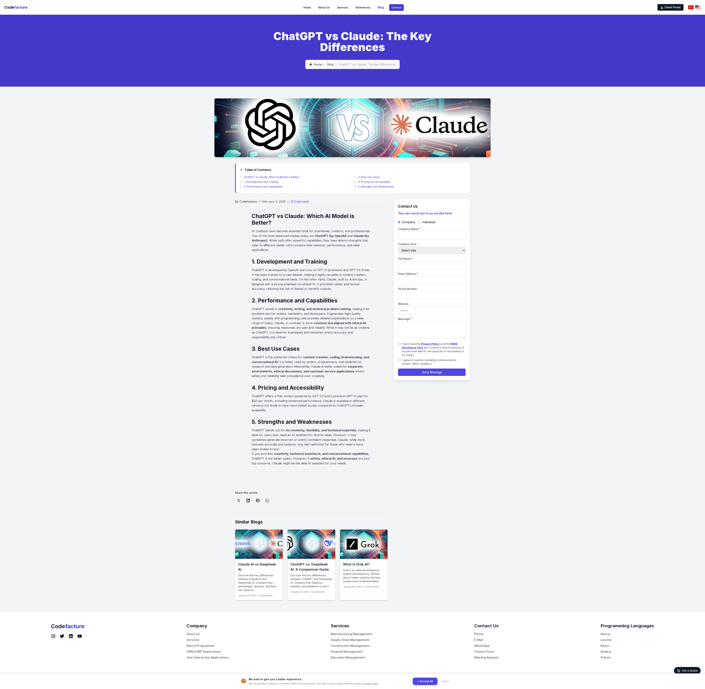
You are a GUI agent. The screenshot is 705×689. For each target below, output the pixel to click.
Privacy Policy (430, 343)
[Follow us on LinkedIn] (71, 636)
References (362, 7)
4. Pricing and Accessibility (372, 181)
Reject (445, 681)
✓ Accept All (425, 681)
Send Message (432, 372)
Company (408, 222)
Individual (428, 222)
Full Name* (405, 258)
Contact (396, 7)
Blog (381, 7)
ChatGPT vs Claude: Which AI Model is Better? (270, 177)
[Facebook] (257, 500)
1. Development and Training (259, 181)
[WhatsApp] (267, 500)
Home (307, 7)
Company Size (407, 244)
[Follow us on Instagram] (53, 636)
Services (342, 7)
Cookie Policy (370, 683)
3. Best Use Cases (367, 177)
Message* (405, 318)
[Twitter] (238, 500)
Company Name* (409, 229)
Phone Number (407, 288)
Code (16, 7)
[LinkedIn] (248, 500)
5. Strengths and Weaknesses (374, 186)
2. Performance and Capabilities (261, 186)
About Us (324, 7)
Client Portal (672, 7)
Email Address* (408, 273)
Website (403, 303)
